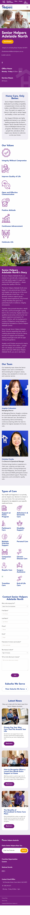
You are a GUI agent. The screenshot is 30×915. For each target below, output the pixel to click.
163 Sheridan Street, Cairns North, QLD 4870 (15, 882)
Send (15, 675)
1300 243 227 (26, 3)
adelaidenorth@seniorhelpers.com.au (13, 51)
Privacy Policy (4, 898)
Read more (9, 743)
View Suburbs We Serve (15, 689)
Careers (20, 1)
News (16, 1)
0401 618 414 (7, 55)
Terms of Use (4, 900)
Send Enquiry (8, 41)
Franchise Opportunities (10, 2)
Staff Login (4, 2)
